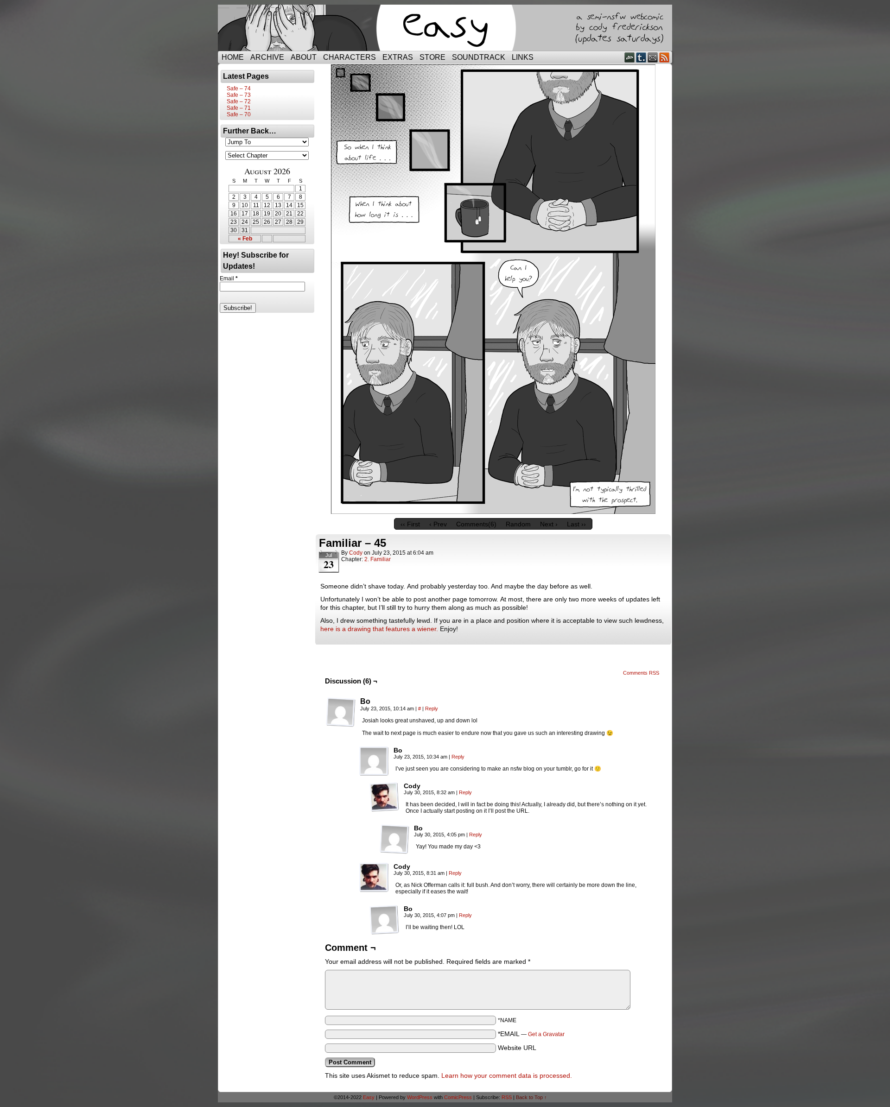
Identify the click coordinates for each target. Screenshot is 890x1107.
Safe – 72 (239, 101)
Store (432, 57)
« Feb (245, 238)
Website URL (517, 1047)
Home (233, 57)
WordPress (419, 1097)
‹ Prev (438, 524)
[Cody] (384, 797)
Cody (355, 553)
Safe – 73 (239, 95)
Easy (369, 1097)
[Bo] (341, 712)
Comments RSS (641, 673)
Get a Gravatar (546, 1034)
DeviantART (630, 57)
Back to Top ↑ (531, 1097)
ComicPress (458, 1097)
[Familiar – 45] (493, 511)
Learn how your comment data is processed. (506, 1075)
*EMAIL (531, 1033)
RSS (664, 57)
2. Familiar (377, 559)
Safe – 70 (239, 114)
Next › (549, 524)
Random (518, 524)
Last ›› (576, 524)
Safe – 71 (239, 108)
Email (653, 57)
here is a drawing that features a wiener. (379, 629)
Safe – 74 (239, 88)
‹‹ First (410, 524)
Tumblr (641, 57)
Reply (431, 708)
